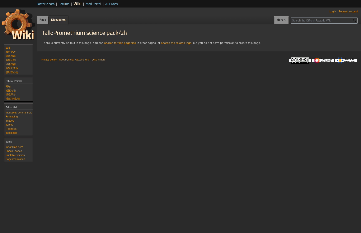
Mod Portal (93, 3)
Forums (64, 3)
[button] (281, 20)
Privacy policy (49, 59)
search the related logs (176, 42)
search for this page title (120, 42)
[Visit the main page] (18, 24)
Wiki (77, 3)
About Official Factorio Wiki (74, 59)
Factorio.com (46, 3)
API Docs (111, 3)
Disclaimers (98, 59)
